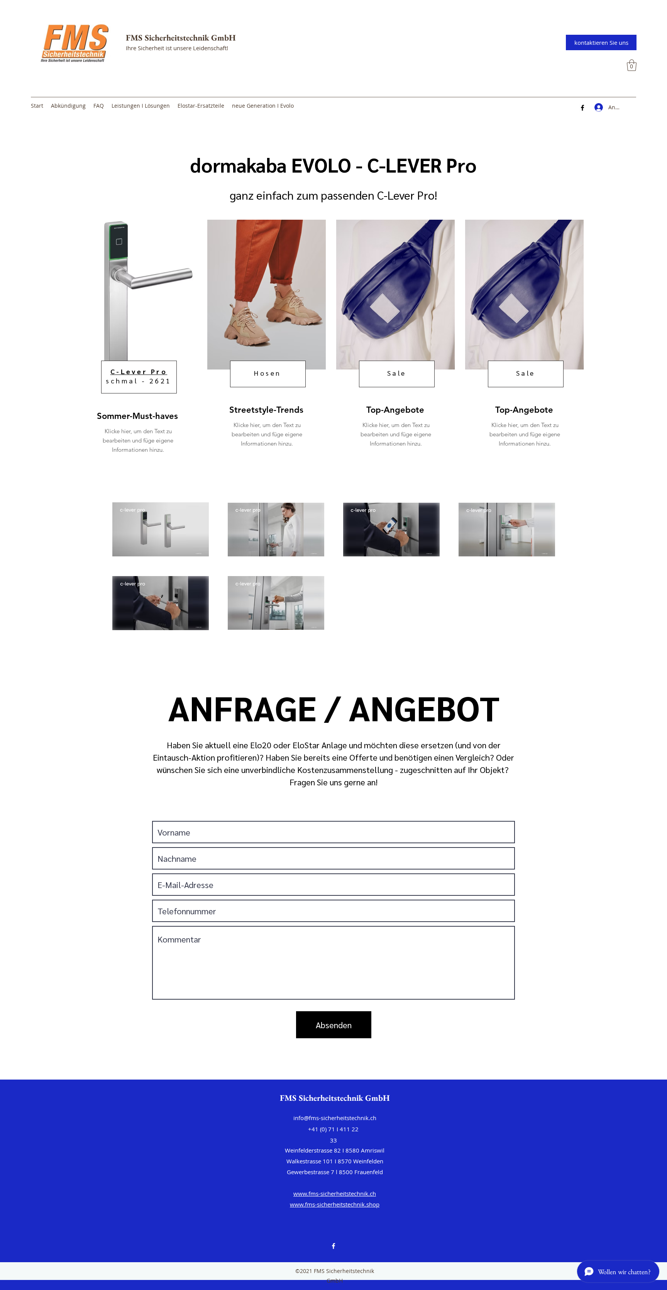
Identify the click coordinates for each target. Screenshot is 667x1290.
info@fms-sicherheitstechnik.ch (334, 1118)
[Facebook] (582, 108)
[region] (137, 343)
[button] (632, 65)
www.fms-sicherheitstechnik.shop (334, 1204)
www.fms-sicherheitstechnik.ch (334, 1193)
